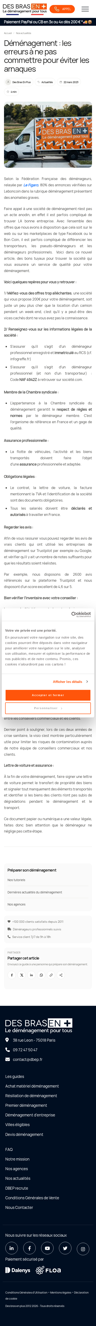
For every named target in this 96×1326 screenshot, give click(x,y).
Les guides (14, 1076)
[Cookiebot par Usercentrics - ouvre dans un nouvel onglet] (71, 615)
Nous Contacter (19, 1207)
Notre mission (17, 1159)
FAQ (9, 1149)
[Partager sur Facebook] (12, 975)
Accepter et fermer (48, 695)
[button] (51, 975)
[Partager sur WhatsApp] (41, 975)
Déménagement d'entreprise (30, 1115)
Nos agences (16, 904)
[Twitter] (65, 1248)
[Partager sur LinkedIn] (31, 975)
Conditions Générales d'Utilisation (26, 1292)
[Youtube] (47, 1248)
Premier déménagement (26, 1105)
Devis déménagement (24, 1134)
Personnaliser (46, 708)
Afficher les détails (67, 682)
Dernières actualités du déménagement (35, 892)
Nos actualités (23, 33)
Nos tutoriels (16, 880)
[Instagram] (83, 1249)
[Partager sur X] (21, 975)
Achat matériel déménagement (32, 1086)
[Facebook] (29, 1248)
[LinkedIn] (11, 1248)
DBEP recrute (16, 1188)
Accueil (8, 33)
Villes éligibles (17, 1124)
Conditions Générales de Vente (32, 1197)
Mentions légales (60, 1292)
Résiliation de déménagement (31, 1095)
